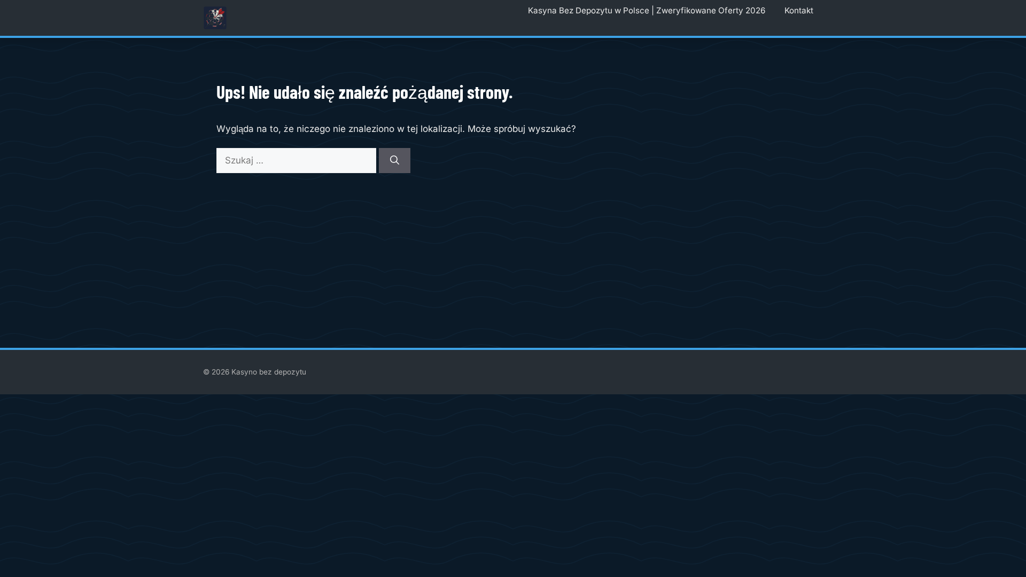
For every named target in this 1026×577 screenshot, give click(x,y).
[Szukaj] (394, 161)
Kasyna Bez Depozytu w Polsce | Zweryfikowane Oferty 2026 (646, 10)
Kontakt (798, 10)
